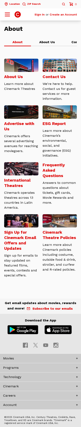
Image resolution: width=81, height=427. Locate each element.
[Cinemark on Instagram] (55, 345)
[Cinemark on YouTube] (45, 345)
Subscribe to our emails (52, 308)
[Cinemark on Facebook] (25, 345)
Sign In (39, 14)
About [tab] (17, 42)
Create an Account (63, 14)
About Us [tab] (47, 42)
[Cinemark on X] (35, 345)
